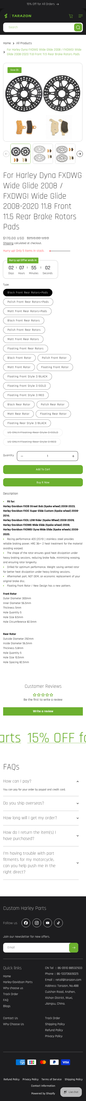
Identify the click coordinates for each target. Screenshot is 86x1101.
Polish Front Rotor (54, 358)
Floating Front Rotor (55, 367)
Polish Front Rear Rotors (24, 330)
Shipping (8, 243)
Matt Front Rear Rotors (23, 339)
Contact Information (43, 1086)
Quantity (8, 455)
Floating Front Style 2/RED (26, 395)
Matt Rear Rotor (18, 414)
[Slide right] (80, 154)
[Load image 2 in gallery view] (43, 154)
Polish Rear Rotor (52, 404)
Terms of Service (52, 1079)
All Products (24, 43)
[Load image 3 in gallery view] (65, 154)
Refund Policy (11, 1079)
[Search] (78, 27)
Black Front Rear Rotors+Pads (28, 292)
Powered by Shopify (43, 1093)
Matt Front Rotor (19, 367)
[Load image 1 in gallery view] (20, 154)
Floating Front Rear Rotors (26, 348)
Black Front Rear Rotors (24, 320)
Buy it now (43, 482)
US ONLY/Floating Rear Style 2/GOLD (35, 433)
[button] (80, 16)
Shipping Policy (73, 1079)
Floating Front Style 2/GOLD (27, 386)
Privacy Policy (30, 1079)
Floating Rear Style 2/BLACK (27, 423)
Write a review (43, 711)
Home (7, 43)
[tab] (10, 494)
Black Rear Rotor (19, 404)
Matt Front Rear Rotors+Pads (27, 311)
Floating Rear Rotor (53, 414)
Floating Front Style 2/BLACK (28, 376)
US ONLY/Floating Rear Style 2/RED (34, 443)
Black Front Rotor (19, 358)
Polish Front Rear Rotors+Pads (28, 302)
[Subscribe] (73, 948)
